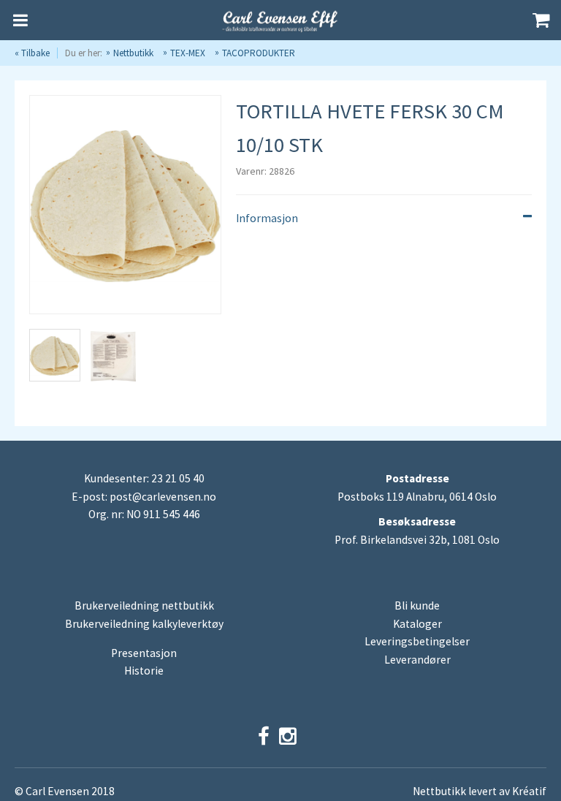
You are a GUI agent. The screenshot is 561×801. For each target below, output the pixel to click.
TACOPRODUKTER (258, 53)
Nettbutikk (133, 53)
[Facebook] (264, 736)
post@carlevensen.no (163, 497)
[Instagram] (288, 736)
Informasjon (267, 218)
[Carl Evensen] (280, 20)
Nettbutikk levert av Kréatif (479, 791)
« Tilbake (32, 53)
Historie (144, 670)
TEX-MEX (187, 53)
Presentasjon (144, 653)
